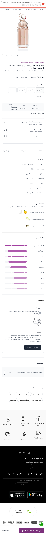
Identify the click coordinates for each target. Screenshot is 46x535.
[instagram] (29, 452)
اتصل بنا (31, 468)
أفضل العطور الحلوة (36, 400)
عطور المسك (13, 400)
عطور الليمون (13, 394)
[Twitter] (20, 452)
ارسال (9, 372)
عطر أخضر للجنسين (24, 400)
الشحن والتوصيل (38, 462)
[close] (1, 2)
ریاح (43, 9)
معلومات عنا (29, 465)
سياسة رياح (29, 462)
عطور (29, 9)
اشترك (22, 485)
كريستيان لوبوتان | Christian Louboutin (14, 9)
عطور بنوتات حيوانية (36, 394)
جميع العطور (36, 9)
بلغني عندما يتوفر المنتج (30, 531)
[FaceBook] (24, 452)
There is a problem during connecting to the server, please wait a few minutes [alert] (21, 4)
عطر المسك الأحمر (23, 394)
